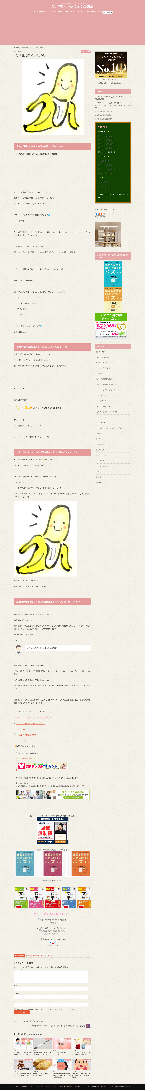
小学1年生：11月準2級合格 (107, 169)
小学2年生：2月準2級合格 (106, 144)
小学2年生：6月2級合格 (105, 173)
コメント (18, 969)
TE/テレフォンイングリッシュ (106, 395)
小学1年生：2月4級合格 (105, 136)
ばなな (29, 955)
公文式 (80, 11)
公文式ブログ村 (52, 945)
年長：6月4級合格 (104, 186)
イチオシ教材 (100, 352)
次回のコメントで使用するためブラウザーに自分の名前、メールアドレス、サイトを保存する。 (48, 1009)
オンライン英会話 (56, 11)
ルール (44, 955)
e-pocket (99, 373)
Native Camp (116, 83)
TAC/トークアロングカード (105, 390)
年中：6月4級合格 (104, 161)
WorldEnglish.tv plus (103, 406)
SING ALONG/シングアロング (106, 384)
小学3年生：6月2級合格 (105, 148)
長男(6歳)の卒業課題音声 (103, 119)
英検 (50, 955)
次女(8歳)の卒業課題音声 (103, 115)
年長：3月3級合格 (104, 190)
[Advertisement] (72, 30)
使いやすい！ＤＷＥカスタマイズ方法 (109, 428)
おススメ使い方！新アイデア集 (106, 412)
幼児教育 (53, 923)
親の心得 (99, 477)
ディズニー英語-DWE (40, 11)
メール (17, 993)
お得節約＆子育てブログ (93, 11)
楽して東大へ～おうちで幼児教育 (72, 6)
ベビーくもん (100, 444)
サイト (16, 1001)
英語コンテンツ (70, 11)
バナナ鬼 (36, 955)
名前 (16, 986)
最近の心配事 (20, 955)
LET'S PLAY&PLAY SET (104, 379)
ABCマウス (100, 461)
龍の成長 (99, 483)
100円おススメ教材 (102, 357)
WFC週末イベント (102, 401)
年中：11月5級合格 (104, 182)
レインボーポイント (103, 423)
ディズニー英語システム (53, 934)
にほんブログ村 (20, 729)
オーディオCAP (101, 417)
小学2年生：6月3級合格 (105, 140)
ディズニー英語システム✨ (25, 758)
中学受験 (99, 433)
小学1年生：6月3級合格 (105, 165)
